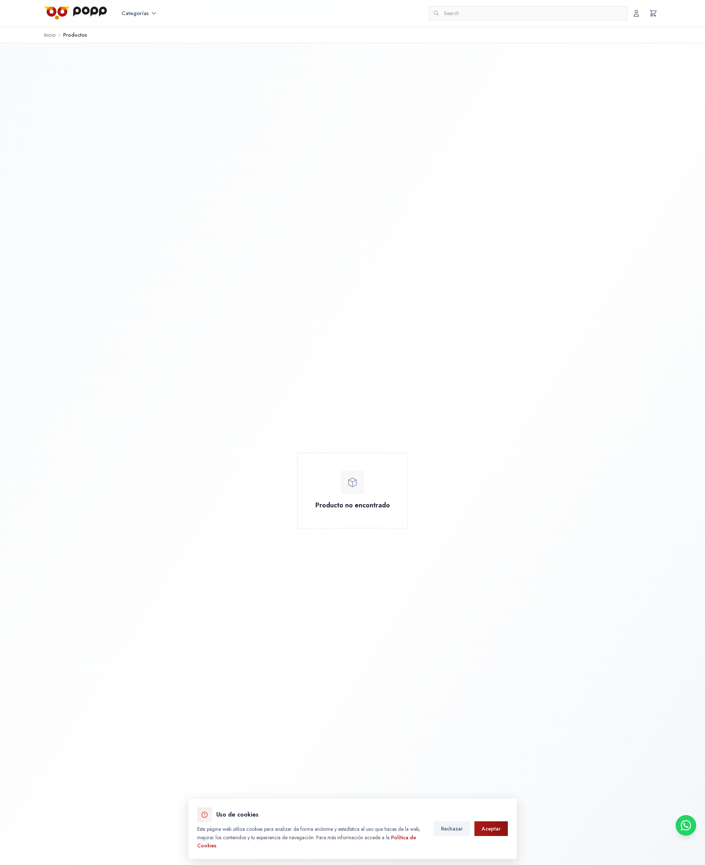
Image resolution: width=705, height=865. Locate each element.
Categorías (135, 13)
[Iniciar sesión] (636, 13)
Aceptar (491, 828)
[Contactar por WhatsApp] (686, 825)
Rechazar (452, 828)
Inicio (49, 35)
